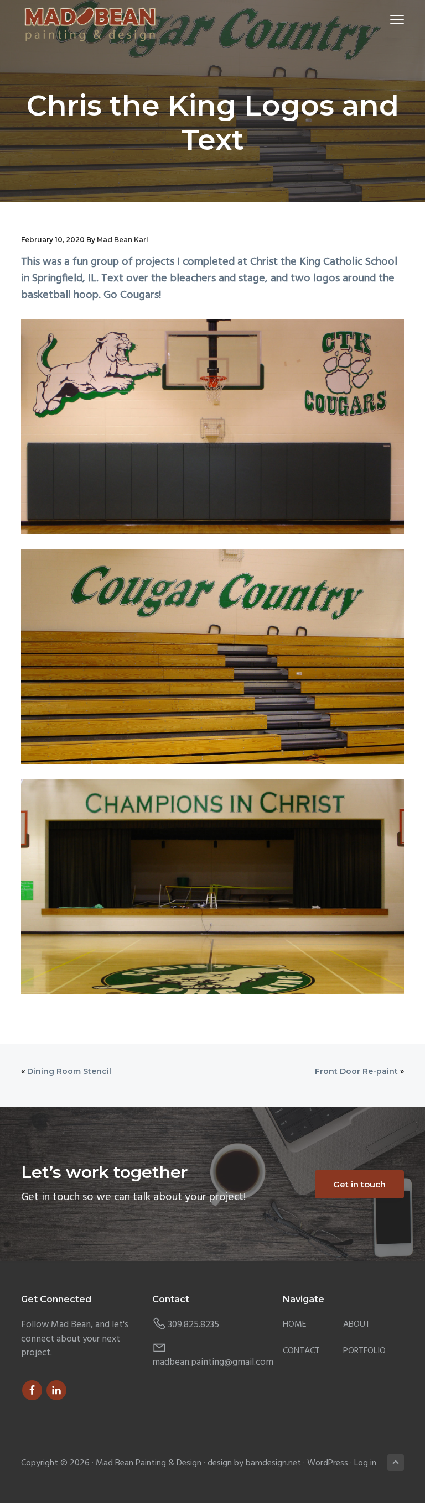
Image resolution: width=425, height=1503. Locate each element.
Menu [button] (384, 19)
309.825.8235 (193, 1324)
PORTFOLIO (364, 1351)
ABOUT (356, 1325)
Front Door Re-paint (356, 1071)
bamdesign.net (273, 1463)
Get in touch (359, 1184)
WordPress (327, 1463)
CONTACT (301, 1351)
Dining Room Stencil (69, 1071)
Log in (365, 1463)
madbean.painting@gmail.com (212, 1362)
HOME (295, 1325)
